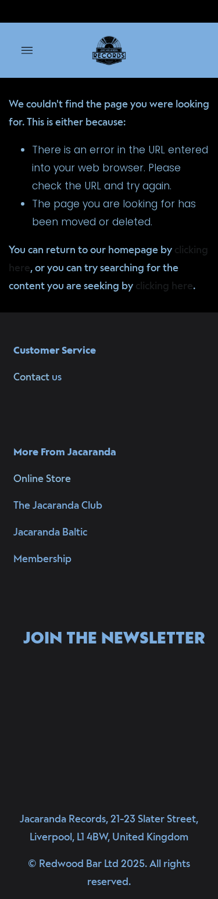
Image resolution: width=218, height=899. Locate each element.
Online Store (42, 478)
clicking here (164, 286)
